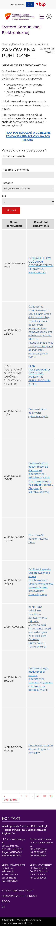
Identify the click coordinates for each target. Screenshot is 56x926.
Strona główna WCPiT (18, 890)
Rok (4, 196)
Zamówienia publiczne (35, 44)
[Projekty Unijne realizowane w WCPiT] (22, 5)
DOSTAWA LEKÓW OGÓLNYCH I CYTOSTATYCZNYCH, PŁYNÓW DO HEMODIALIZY (41, 265)
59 (37, 796)
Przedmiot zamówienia (15, 169)
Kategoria (7, 183)
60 (44, 796)
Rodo (6, 901)
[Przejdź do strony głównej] (19, 16)
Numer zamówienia (13, 156)
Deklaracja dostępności (19, 896)
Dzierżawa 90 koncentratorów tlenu (38, 539)
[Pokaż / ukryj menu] (42, 16)
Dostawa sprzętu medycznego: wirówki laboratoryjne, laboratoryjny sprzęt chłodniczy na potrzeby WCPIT (40, 679)
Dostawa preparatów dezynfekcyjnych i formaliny (40, 749)
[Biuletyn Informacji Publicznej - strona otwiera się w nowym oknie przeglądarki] (41, 5)
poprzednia (10, 798)
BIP (4, 906)
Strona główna (10, 44)
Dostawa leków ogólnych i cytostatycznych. (38, 413)
